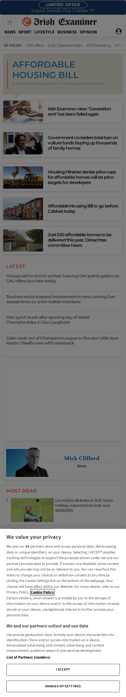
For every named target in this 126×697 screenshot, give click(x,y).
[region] (63, 613)
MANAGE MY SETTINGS (63, 686)
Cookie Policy (42, 592)
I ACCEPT (63, 669)
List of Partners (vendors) (28, 657)
